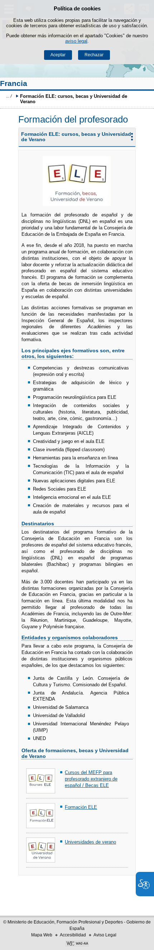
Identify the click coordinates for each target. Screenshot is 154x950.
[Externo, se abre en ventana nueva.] (77, 944)
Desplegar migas (9, 96)
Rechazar (94, 54)
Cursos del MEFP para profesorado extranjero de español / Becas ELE (91, 779)
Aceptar (58, 54)
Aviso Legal (104, 934)
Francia (13, 83)
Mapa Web (41, 934)
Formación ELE (81, 807)
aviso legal (76, 41)
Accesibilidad (73, 934)
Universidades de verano (90, 842)
